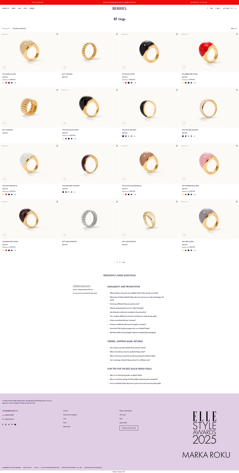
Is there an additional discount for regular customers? (128, 324)
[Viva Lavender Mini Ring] (129, 136)
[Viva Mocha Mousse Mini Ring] (131, 136)
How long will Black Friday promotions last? (124, 304)
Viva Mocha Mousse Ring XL (132, 186)
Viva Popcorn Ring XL (9, 186)
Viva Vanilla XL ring (9, 74)
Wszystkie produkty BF (19, 28)
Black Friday (66, 427)
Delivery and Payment (126, 411)
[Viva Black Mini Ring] (183, 136)
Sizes (121, 419)
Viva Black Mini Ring (129, 130)
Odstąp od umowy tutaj (129, 428)
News (13, 8)
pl (215, 8)
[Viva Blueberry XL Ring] (12, 83)
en (218, 8)
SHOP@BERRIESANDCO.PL (10, 411)
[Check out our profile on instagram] (5, 424)
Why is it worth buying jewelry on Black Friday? (126, 375)
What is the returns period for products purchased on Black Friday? (132, 356)
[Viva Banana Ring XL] (3, 83)
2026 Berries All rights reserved (11, 467)
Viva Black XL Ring (128, 74)
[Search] (207, 8)
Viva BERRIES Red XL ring (190, 74)
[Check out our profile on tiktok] (9, 424)
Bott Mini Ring (67, 74)
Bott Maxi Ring (7, 130)
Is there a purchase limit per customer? (123, 320)
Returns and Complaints (70, 415)
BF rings (6, 28)
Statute (36, 467)
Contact (65, 411)
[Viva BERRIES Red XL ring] (6, 83)
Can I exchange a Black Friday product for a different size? (130, 360)
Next (123, 262)
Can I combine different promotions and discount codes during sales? (133, 316)
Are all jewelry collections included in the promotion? (128, 312)
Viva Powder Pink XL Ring (190, 186)
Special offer (123, 423)
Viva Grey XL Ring (188, 242)
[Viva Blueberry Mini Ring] (126, 136)
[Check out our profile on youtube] (15, 424)
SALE (19, 8)
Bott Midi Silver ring (69, 242)
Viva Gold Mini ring (129, 242)
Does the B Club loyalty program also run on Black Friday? (130, 328)
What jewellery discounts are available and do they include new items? (134, 293)
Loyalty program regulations (50, 467)
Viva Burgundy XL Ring (10, 242)
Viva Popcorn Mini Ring (190, 130)
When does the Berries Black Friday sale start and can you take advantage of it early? (137, 298)
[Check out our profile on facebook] (3, 424)
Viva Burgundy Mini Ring (71, 186)
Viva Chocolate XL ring (70, 130)
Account (226, 8)
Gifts (25, 8)
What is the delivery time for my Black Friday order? (127, 352)
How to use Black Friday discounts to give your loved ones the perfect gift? (135, 383)
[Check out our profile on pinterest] (12, 424)
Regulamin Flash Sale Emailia (93, 467)
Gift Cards (123, 415)
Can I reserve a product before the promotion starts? (128, 348)
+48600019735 (9, 419)
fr (220, 8)
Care (64, 419)
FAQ (64, 423)
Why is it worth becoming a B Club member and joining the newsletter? (134, 379)
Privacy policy (27, 467)
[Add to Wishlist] (57, 34)
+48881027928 (9, 415)
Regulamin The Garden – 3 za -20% (72, 467)
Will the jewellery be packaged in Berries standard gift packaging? (133, 332)
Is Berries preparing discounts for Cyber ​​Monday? (126, 308)
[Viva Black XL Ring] (9, 83)
